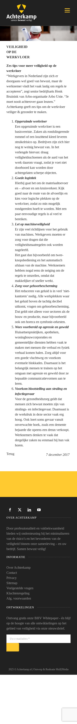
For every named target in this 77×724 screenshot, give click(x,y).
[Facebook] (10, 509)
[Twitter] (19, 509)
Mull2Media (62, 669)
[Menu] (67, 10)
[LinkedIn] (29, 509)
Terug (10, 454)
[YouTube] (39, 509)
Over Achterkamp (18, 567)
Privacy (11, 578)
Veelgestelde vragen (19, 588)
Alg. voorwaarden (18, 598)
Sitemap (11, 583)
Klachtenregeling (18, 593)
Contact (11, 572)
